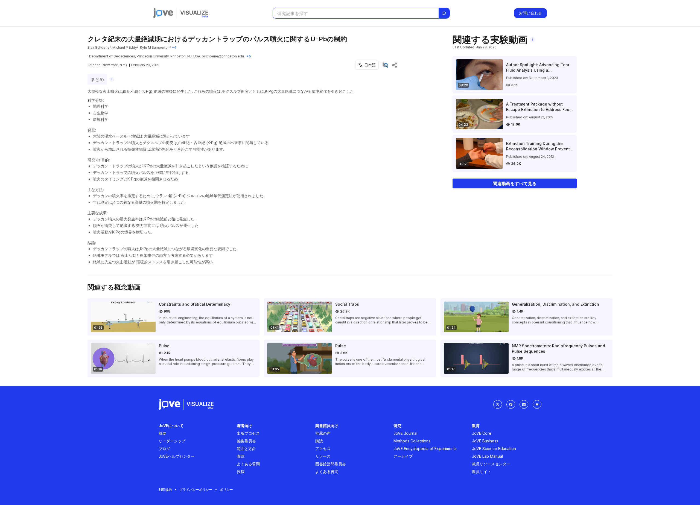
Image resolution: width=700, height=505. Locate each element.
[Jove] (163, 13)
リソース (323, 456)
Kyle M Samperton (155, 47)
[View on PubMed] (385, 65)
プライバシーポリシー (195, 490)
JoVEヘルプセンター (177, 456)
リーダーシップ (172, 441)
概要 (162, 433)
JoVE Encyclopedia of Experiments (425, 448)
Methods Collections (411, 441)
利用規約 (165, 490)
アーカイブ (403, 456)
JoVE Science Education (494, 448)
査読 (240, 456)
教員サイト (481, 471)
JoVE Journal (405, 433)
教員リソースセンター (491, 464)
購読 (319, 441)
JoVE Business (485, 441)
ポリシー (226, 490)
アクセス (323, 448)
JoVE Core (481, 433)
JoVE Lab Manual (487, 456)
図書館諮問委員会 (330, 464)
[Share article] (394, 65)
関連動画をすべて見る (514, 183)
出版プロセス (248, 433)
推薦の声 (323, 433)
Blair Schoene (99, 47)
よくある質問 (248, 464)
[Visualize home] (194, 13)
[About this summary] (111, 79)
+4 (174, 47)
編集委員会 (246, 441)
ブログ (164, 448)
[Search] (444, 13)
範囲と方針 (246, 448)
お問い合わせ (530, 13)
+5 (248, 56)
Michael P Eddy (124, 47)
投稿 (240, 471)
